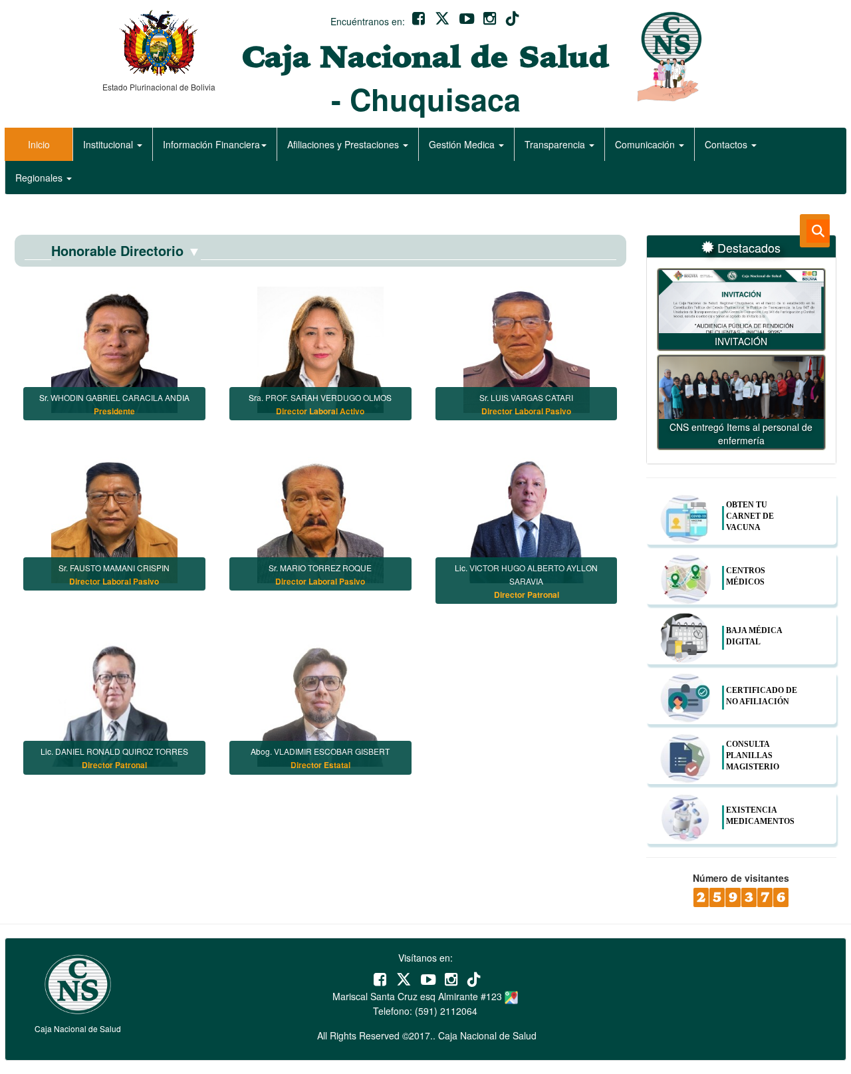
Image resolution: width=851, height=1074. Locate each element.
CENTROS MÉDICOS (745, 576)
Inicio (39, 144)
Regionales (40, 177)
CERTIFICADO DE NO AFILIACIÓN (761, 696)
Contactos (727, 144)
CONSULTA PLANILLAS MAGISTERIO (752, 755)
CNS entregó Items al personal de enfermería (740, 433)
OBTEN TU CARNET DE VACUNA (750, 516)
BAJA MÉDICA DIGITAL (754, 636)
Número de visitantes (741, 877)
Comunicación (646, 144)
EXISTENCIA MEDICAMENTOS (760, 815)
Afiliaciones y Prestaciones (344, 144)
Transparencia (556, 144)
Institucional (109, 144)
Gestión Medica (463, 144)
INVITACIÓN (741, 341)
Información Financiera (211, 144)
